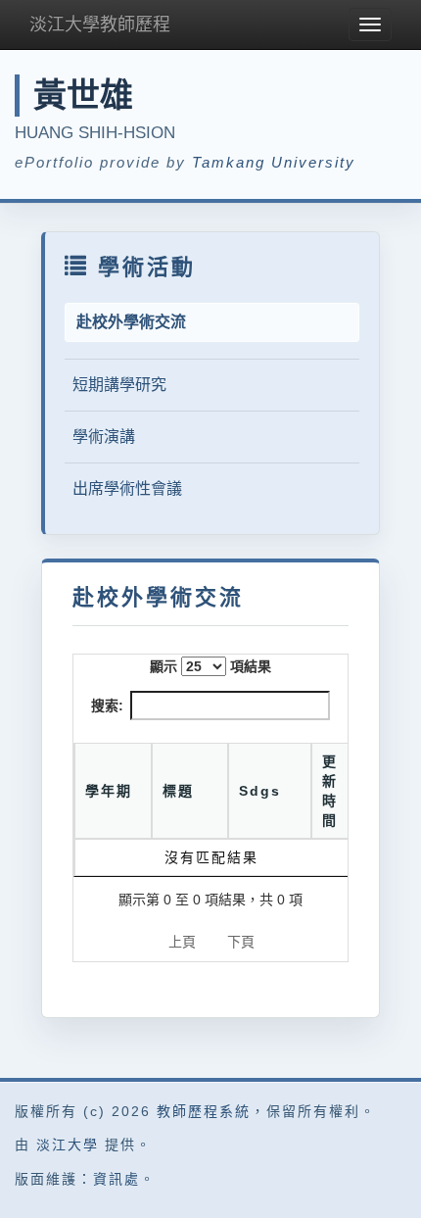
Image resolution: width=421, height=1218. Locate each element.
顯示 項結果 (210, 666)
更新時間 (330, 791)
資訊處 (116, 1179)
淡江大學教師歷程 (99, 24)
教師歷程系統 (204, 1111)
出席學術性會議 (127, 488)
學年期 (108, 791)
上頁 (182, 942)
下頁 (241, 942)
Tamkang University (273, 162)
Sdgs (260, 791)
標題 (178, 791)
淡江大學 (67, 1144)
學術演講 (103, 436)
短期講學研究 (119, 384)
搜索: (107, 705)
